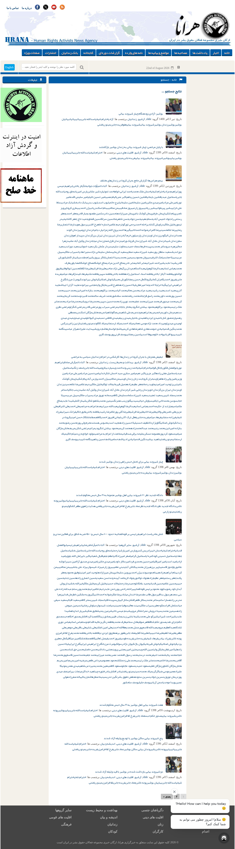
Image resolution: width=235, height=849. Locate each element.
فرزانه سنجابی (168, 417)
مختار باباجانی (124, 307)
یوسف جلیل (145, 682)
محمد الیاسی (120, 290)
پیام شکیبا (170, 213)
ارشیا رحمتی (118, 550)
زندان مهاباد (97, 241)
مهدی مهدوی (79, 318)
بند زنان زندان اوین (132, 378)
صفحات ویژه (31, 52)
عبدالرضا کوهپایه (154, 268)
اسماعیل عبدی (168, 197)
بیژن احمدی (85, 208)
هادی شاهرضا (141, 329)
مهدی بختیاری (137, 318)
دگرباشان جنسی (152, 810)
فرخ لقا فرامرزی (121, 506)
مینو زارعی (169, 511)
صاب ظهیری (116, 616)
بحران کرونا (148, 378)
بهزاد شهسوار (95, 567)
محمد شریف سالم (103, 296)
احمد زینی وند (129, 367)
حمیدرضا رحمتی (126, 583)
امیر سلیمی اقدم (79, 197)
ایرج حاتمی (114, 202)
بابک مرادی (67, 202)
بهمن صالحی (115, 208)
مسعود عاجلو (129, 666)
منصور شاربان (167, 318)
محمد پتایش (170, 655)
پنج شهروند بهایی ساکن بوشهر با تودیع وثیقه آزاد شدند (133, 738)
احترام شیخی (101, 119)
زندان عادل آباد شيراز (114, 389)
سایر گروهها (125, 545)
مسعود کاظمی (115, 666)
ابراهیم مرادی (171, 191)
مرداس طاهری (94, 660)
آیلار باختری (78, 186)
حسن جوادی (135, 219)
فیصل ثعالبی (101, 638)
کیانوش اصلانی (107, 279)
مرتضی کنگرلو (77, 307)
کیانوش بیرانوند (90, 279)
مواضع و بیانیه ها (158, 52)
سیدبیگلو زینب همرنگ (126, 400)
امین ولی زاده (169, 378)
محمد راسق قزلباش (149, 296)
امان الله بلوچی (73, 556)
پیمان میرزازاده (125, 213)
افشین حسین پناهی (136, 197)
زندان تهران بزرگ (100, 235)
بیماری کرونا (72, 208)
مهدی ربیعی (124, 318)
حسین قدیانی (156, 583)
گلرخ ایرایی (75, 644)
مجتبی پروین (119, 649)
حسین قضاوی (94, 219)
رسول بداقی (164, 594)
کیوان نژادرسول (126, 644)
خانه (227, 52)
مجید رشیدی (158, 290)
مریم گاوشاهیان (113, 312)
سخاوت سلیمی (119, 246)
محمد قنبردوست (85, 296)
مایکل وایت (101, 285)
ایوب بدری (92, 202)
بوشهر (171, 124)
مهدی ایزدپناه (152, 318)
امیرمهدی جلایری (154, 202)
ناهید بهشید (153, 439)
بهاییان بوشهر (154, 782)
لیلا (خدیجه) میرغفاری (147, 285)
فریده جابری (117, 124)
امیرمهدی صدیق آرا (87, 561)
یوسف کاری (105, 334)
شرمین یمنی (105, 611)
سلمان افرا (172, 605)
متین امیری (131, 649)
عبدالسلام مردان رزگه (133, 268)
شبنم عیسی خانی (121, 611)
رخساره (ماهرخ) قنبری (98, 224)
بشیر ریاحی (150, 208)
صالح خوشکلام (85, 263)
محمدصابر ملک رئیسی (147, 660)
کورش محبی (121, 279)
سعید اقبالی (73, 600)
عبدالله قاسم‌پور (148, 627)
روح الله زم (112, 230)
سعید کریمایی (119, 252)
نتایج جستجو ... (172, 91)
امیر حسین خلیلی (96, 197)
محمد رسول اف (130, 655)
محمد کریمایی (70, 296)
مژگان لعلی (155, 666)
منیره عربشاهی (87, 666)
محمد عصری (117, 655)
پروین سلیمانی (122, 572)
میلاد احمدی (128, 323)
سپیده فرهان (146, 246)
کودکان (113, 831)
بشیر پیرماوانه (164, 208)
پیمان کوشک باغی (143, 213)
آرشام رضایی (88, 545)
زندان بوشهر (161, 124)
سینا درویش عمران (152, 611)
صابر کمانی (140, 263)
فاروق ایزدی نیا (107, 633)
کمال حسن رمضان (136, 279)
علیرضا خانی (150, 411)
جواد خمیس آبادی (162, 219)
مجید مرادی (145, 290)
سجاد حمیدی (133, 246)
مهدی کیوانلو (93, 318)
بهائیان (72, 119)
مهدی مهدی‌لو (172, 323)
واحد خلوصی (157, 334)
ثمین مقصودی (94, 213)
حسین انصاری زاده (86, 578)
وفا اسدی (146, 334)
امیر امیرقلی (160, 561)
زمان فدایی (67, 594)
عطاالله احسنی (119, 627)
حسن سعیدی (102, 578)
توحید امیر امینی (89, 572)
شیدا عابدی (170, 263)
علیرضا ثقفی (170, 633)
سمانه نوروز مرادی (102, 395)
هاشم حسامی (118, 439)
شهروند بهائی (147, 124)
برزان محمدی (143, 567)
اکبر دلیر (85, 556)
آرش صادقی (69, 362)
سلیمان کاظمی (119, 395)
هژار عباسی (71, 329)
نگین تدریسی (110, 677)
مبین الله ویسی (145, 649)
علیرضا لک (87, 268)
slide (148, 119)
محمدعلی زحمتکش (126, 660)
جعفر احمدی (71, 213)
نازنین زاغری (74, 323)
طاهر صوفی (143, 622)
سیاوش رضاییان (89, 605)
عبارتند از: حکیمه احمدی (160, 406)
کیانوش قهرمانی (153, 644)
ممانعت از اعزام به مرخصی (108, 433)
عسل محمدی (132, 627)
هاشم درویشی (100, 329)
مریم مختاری (98, 312)
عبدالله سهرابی (109, 406)
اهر (160, 378)
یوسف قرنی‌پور (119, 334)
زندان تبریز (115, 235)
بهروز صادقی (127, 208)
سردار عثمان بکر (103, 246)
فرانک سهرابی (69, 411)
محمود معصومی (109, 660)
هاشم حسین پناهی (102, 439)
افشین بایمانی (154, 197)
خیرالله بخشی (76, 583)
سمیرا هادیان (84, 252)
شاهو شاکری (92, 400)
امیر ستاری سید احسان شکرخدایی (117, 373)
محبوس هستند (99, 422)
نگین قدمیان (168, 329)
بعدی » (167, 796)
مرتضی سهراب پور (108, 307)
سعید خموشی (87, 246)
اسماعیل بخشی (78, 550)
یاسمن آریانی (157, 682)
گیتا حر (162, 285)
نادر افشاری (115, 671)
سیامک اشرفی (158, 257)
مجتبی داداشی (105, 649)
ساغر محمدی (159, 246)
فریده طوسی (127, 638)
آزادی (110, 119)
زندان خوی (154, 389)
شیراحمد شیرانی (155, 263)
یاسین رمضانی (134, 334)
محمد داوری (165, 296)
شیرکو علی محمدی (148, 616)
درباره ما (27, 8)
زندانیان (132, 119)
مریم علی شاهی (129, 312)
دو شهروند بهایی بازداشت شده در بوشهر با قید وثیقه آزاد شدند (129, 771)
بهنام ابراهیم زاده (168, 572)
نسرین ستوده (142, 677)
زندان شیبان (170, 241)
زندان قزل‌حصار (112, 241)
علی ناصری (170, 411)
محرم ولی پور (84, 422)
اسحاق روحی (70, 191)
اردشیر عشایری (95, 191)
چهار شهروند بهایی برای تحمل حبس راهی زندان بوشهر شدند (131, 461)
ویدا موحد (169, 682)
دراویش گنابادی (156, 224)
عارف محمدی (120, 622)
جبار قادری (82, 213)
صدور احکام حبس (71, 616)
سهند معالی (134, 605)
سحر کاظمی (85, 600)
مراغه (92, 428)
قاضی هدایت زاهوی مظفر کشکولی (84, 506)
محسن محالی (133, 290)
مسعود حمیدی (143, 666)
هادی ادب (128, 439)
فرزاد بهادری (164, 638)
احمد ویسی (116, 367)
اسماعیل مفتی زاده (166, 373)
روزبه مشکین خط (82, 594)
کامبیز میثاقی (74, 638)
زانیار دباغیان (99, 230)
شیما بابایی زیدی (130, 616)
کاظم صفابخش (94, 417)
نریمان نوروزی (171, 677)
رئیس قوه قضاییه (142, 589)
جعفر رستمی (170, 578)
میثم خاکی (72, 433)
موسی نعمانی (140, 323)
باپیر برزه (155, 567)
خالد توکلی (107, 384)
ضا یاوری (74, 263)
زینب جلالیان (73, 389)
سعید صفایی (133, 252)
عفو (124, 124)
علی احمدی (74, 406)
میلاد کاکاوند (100, 323)
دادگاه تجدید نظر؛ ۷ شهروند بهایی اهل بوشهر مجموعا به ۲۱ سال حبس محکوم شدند (119, 495)
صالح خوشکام (100, 263)
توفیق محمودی (73, 572)
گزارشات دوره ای (109, 52)
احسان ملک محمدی (141, 191)
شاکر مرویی (136, 611)
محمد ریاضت (133, 296)
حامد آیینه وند (117, 578)
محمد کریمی (124, 428)
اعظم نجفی (108, 556)
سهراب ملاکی (71, 252)
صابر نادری (130, 263)
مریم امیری (68, 660)
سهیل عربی (73, 395)
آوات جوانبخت (90, 186)
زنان (160, 824)
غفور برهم (120, 633)
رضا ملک (117, 594)
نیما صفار (98, 677)
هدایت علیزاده (85, 329)
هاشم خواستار (115, 329)
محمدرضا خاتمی (167, 660)
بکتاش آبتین (130, 567)
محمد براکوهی (106, 290)
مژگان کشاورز (168, 666)
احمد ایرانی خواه (123, 191)
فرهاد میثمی (68, 274)
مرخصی (159, 312)
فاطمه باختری (118, 274)
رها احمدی (123, 230)
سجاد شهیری (168, 395)
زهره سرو (171, 246)
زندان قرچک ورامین (130, 241)
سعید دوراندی (72, 246)
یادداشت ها (200, 52)
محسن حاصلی (91, 649)
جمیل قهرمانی (119, 384)
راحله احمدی (141, 224)
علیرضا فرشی (99, 268)
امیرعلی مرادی (170, 202)
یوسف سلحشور (131, 682)
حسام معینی (147, 219)
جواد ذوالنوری (141, 578)
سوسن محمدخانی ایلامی (165, 400)
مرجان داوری (169, 312)
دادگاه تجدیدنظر (148, 506)
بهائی (78, 119)
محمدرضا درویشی (90, 301)
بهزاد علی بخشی (80, 567)
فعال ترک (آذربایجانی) (125, 417)
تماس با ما (13, 8)
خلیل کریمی (100, 583)
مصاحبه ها (180, 52)
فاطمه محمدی (79, 633)
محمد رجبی (159, 428)
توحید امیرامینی (163, 384)
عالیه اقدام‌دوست (91, 622)
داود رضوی (171, 589)
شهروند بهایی (133, 124)
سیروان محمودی (143, 257)
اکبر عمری (121, 197)
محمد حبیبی (70, 290)
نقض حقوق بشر (126, 677)
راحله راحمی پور (124, 589)
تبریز (175, 384)
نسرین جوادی (157, 677)
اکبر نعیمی (140, 373)
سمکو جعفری (160, 605)
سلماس (129, 395)
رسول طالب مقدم (149, 594)
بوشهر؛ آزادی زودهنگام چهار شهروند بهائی (141, 113)
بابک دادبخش (80, 202)
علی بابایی (91, 627)
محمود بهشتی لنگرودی (142, 307)
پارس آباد (92, 378)
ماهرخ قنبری (113, 285)
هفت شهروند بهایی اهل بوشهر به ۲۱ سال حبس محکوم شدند (131, 705)
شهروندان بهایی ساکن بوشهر (139, 749)
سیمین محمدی (127, 257)
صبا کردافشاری (88, 616)
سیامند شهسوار (105, 605)
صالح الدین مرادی (116, 263)
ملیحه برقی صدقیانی (133, 433)
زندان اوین (153, 235)
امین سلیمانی (126, 202)
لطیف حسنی (142, 422)
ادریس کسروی (142, 550)
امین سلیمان (139, 202)
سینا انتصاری (113, 257)
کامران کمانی (157, 279)
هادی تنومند (155, 329)
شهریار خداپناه (78, 611)
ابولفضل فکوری (169, 367)
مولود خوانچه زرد (86, 433)
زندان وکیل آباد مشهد (79, 241)
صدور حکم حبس (153, 715)
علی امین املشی (104, 627)
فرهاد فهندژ (80, 274)
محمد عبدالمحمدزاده (142, 428)
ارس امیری (81, 191)
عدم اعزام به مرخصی (90, 406)
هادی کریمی (128, 329)
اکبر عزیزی (150, 373)
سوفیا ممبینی (121, 605)
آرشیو (141, 119)
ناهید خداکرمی (88, 671)
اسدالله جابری (88, 119)
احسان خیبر (156, 550)
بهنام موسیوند (150, 572)
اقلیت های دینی (125, 152)
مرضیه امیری (80, 660)
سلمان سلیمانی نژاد (101, 252)
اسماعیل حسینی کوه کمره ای (160, 556)
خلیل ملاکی (169, 224)
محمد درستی (144, 655)
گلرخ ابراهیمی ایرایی (91, 644)
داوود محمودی (158, 589)
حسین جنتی (70, 578)
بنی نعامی (118, 567)
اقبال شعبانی (96, 556)
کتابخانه (88, 52)
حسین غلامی (169, 583)
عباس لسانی (169, 268)
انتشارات (50, 52)
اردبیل (107, 367)
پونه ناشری (160, 749)
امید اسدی (171, 561)
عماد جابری (134, 506)
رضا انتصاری (67, 224)
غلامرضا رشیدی (107, 411)
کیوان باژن (139, 644)
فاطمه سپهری (105, 274)
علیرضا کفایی (141, 633)
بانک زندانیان (70, 52)
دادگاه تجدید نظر (166, 506)
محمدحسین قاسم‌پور (74, 655)
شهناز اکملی (72, 257)
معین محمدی (101, 666)
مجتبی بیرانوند (87, 285)
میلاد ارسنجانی (114, 323)
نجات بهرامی (74, 671)
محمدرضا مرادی (73, 301)
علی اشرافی (63, 406)
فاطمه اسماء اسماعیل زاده (139, 274)
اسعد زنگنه (78, 367)
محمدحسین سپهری (109, 301)
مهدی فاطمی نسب (109, 318)
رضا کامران (154, 230)
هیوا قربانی (169, 334)
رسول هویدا (80, 224)
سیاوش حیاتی (145, 400)
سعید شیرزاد (146, 252)
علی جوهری (71, 627)
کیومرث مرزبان (73, 279)
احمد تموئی (108, 191)
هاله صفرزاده (74, 677)
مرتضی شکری (82, 428)
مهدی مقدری (73, 666)
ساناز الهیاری (122, 600)
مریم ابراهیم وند (146, 312)
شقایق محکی (93, 611)
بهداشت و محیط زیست (121, 362)
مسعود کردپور (168, 433)
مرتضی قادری (91, 307)
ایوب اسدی (103, 202)
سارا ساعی (164, 600)
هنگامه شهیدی (85, 439)
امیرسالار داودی (122, 561)
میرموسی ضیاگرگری (163, 671)
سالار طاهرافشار (137, 600)
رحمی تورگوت (128, 224)
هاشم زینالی (87, 677)
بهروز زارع (139, 208)
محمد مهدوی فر (167, 301)
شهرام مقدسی (85, 257)
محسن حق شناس (75, 649)
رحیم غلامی (116, 224)
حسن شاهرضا (121, 219)
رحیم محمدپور (86, 589)
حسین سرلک (107, 219)
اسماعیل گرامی (138, 556)
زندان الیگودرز (167, 235)
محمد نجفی (139, 301)
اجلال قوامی (156, 367)
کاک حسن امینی (78, 417)
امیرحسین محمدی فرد (142, 561)
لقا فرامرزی (107, 782)
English (9, 67)
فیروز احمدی (170, 279)
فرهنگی (66, 824)
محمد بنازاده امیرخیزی (87, 290)
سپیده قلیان (110, 600)
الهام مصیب (110, 197)
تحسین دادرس (109, 213)
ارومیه (101, 367)
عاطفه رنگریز (107, 622)
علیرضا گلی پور (122, 411)
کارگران (158, 831)
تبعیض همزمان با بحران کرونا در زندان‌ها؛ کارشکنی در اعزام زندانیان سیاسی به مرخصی (117, 356)
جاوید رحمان (149, 384)
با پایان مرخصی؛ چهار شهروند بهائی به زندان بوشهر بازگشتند (131, 147)
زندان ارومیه (85, 230)
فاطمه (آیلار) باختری (163, 274)
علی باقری (81, 627)
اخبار (216, 52)
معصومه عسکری (152, 433)
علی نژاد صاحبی (114, 268)
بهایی (172, 158)
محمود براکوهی (162, 307)
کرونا (148, 279)
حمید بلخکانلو (141, 583)
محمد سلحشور (119, 296)
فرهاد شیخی (152, 638)
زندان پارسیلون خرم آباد (135, 235)
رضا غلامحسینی (168, 230)
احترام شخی (80, 777)
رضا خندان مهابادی (130, 594)
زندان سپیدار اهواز (81, 235)
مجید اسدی (170, 290)
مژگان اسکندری (84, 312)
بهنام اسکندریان (100, 208)
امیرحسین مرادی (90, 373)
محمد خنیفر (157, 655)
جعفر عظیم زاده (134, 384)
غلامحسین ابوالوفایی (72, 268)
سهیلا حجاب (171, 257)
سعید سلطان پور (162, 252)
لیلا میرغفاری (170, 649)
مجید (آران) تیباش (70, 285)
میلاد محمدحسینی (143, 671)
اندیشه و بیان (107, 743)
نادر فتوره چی (102, 671)
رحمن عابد (110, 589)
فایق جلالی (81, 411)
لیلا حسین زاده (128, 285)
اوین (156, 378)
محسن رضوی (71, 422)
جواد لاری (129, 578)
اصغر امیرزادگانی (122, 556)
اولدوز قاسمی (167, 567)
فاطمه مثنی (92, 274)
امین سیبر (71, 561)
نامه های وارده (134, 52)
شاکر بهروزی (99, 257)
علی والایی (160, 411)
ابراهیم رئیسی (74, 545)
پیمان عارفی (158, 213)
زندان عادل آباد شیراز (152, 241)
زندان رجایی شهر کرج (137, 389)
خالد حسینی (112, 583)
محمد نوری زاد (126, 301)
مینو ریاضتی (104, 124)
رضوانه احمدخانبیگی (138, 230)
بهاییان (69, 500)
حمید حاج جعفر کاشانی (76, 219)
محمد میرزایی (152, 301)
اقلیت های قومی (60, 817)
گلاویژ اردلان (154, 422)
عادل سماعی (132, 622)
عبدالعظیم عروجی (166, 627)
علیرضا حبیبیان (156, 633)
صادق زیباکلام (103, 616)
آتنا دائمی (102, 186)
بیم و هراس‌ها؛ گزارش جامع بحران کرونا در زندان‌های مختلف (131, 180)
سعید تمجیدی (155, 395)
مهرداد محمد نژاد (156, 323)
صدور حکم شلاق (157, 622)
